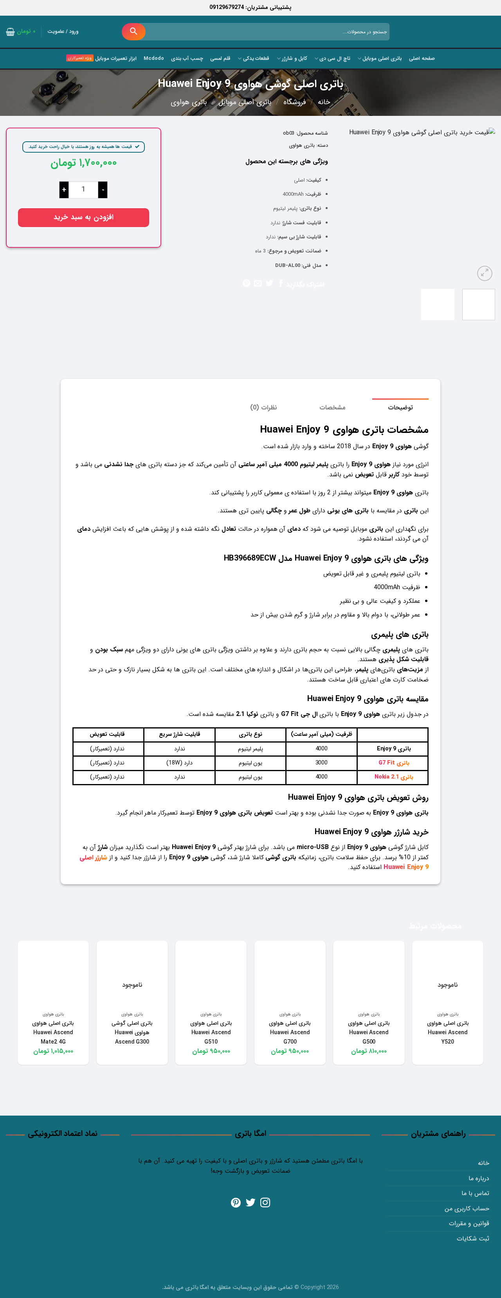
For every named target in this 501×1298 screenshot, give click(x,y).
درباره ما (479, 1178)
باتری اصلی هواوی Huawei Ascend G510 (211, 1032)
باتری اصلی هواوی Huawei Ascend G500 (369, 1032)
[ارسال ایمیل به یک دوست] (257, 283)
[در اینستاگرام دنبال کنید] (265, 1203)
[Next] (347, 205)
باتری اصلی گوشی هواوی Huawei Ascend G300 (132, 1032)
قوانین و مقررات (469, 1223)
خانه (324, 102)
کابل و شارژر (294, 59)
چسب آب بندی (187, 59)
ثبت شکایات (473, 1239)
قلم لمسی (220, 59)
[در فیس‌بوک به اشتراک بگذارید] (280, 283)
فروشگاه (294, 102)
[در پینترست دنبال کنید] (236, 1203)
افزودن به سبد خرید (84, 217)
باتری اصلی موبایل (382, 59)
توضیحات (400, 408)
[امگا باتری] (460, 32)
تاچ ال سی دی (334, 59)
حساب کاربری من (467, 1208)
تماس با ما (475, 1193)
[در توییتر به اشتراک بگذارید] (269, 283)
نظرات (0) (263, 408)
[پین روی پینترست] (246, 283)
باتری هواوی (189, 102)
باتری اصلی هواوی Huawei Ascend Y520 (448, 1032)
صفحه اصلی (422, 59)
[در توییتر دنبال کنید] (251, 1203)
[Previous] (482, 205)
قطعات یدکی (256, 59)
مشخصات (332, 408)
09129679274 (226, 7)
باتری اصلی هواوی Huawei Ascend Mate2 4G (53, 1032)
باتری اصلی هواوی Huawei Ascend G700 (290, 1032)
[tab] (400, 407)
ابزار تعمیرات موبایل (115, 59)
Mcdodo (154, 59)
